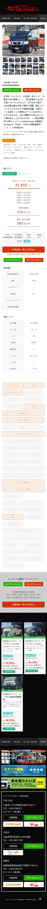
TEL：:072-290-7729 (13, 840)
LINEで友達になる (33, 817)
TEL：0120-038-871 (12, 808)
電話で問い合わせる (32, 90)
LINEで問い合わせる (12, 90)
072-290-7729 (33, 254)
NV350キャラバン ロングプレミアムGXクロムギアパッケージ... (12, 644)
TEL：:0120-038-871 (13, 869)
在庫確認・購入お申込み (23, 249)
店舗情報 (13, 817)
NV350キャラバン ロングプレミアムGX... (34, 642)
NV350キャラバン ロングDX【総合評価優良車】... (12, 697)
